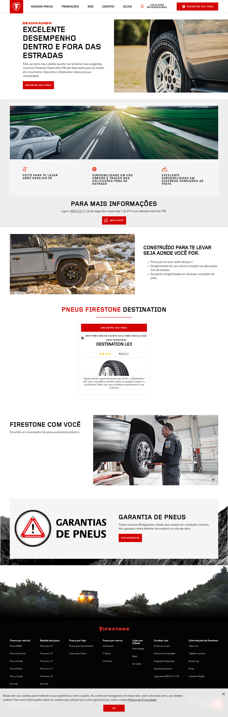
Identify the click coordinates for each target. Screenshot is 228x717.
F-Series (107, 654)
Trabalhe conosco (197, 654)
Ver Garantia (130, 538)
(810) (126, 354)
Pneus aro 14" (47, 646)
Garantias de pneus (163, 669)
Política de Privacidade (164, 654)
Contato (108, 6)
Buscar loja (194, 661)
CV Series (107, 661)
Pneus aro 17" (47, 669)
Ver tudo (14, 684)
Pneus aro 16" (47, 661)
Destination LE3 (114, 344)
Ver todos (136, 664)
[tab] (114, 316)
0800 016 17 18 (80, 211)
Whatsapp (117, 220)
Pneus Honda (16, 661)
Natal (134, 656)
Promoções (70, 6)
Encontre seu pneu (200, 7)
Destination (108, 646)
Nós (91, 6)
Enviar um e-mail (162, 646)
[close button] (223, 694)
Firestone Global (196, 676)
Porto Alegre (138, 649)
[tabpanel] (114, 360)
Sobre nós (193, 646)
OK (114, 708)
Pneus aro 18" (47, 676)
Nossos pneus (42, 6)
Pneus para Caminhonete (81, 646)
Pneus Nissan (16, 669)
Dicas (127, 6)
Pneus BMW (16, 646)
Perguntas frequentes (164, 661)
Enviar (16, 465)
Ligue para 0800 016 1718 (166, 676)
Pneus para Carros (77, 654)
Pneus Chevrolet (18, 654)
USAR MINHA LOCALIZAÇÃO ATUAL (34, 474)
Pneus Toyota (16, 676)
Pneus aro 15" (47, 654)
